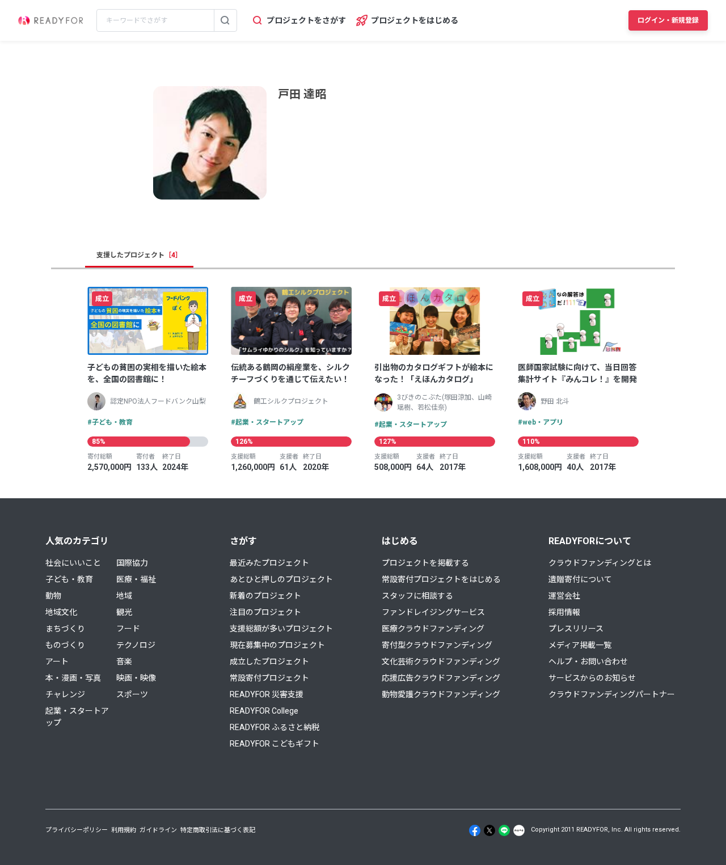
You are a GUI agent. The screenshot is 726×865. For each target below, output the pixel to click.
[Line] (504, 830)
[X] (489, 830)
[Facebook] (474, 830)
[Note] (519, 830)
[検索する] (225, 20)
